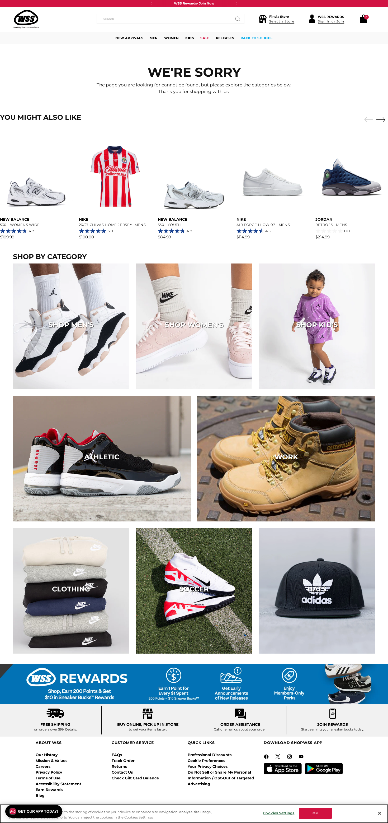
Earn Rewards (49, 789)
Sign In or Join (331, 21)
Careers (43, 766)
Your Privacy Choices (208, 766)
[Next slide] (382, 119)
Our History (47, 754)
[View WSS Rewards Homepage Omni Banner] (194, 684)
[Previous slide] (367, 120)
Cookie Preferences (206, 760)
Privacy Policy (49, 772)
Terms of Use (48, 778)
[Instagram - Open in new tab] (290, 757)
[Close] (379, 813)
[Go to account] (312, 19)
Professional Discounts (209, 754)
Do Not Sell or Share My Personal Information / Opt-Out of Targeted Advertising (221, 778)
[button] (276, 19)
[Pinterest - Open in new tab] (278, 757)
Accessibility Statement (58, 784)
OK (315, 813)
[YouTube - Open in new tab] (302, 757)
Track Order (123, 760)
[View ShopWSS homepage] (26, 19)
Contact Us (122, 772)
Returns (119, 766)
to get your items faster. (148, 729)
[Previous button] (151, 3)
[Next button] (236, 3)
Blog (40, 795)
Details (70, 729)
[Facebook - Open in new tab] (267, 757)
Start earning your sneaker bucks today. (332, 729)
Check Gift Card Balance (135, 778)
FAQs (117, 754)
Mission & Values (51, 760)
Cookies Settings (278, 813)
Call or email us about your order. (240, 729)
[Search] (237, 19)
